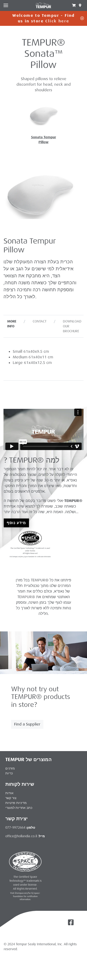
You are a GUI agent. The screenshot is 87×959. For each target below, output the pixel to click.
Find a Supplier (27, 724)
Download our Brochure (72, 326)
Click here (57, 21)
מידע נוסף (16, 522)
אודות (9, 793)
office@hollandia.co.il (21, 836)
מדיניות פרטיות (16, 803)
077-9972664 (15, 827)
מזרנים (10, 768)
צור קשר (10, 798)
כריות (9, 773)
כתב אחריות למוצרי (18, 808)
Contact (39, 321)
